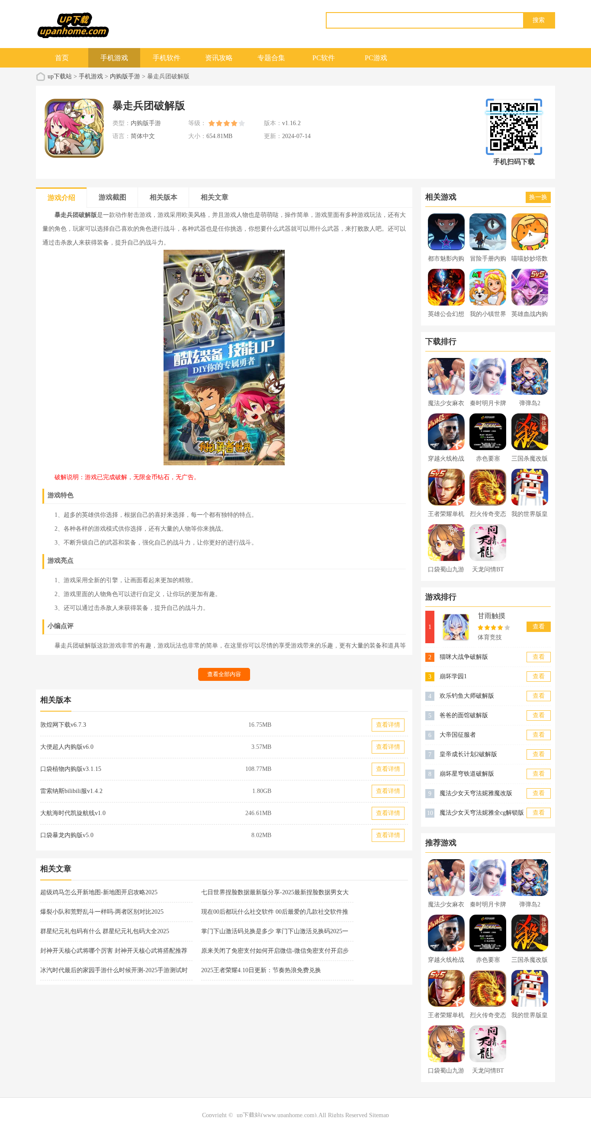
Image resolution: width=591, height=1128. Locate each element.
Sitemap (379, 1115)
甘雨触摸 (491, 615)
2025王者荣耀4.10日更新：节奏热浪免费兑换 (261, 970)
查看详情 (388, 725)
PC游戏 (376, 57)
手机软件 (166, 57)
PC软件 (323, 57)
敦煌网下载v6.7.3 (63, 725)
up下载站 (60, 76)
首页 (62, 57)
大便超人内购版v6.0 (66, 747)
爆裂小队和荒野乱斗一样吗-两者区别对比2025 (102, 912)
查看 (539, 626)
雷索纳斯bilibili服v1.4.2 (71, 791)
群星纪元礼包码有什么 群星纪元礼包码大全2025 (104, 931)
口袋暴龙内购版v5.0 (66, 835)
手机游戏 (114, 57)
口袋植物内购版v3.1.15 (70, 769)
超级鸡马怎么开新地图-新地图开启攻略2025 (98, 892)
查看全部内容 (224, 674)
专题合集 (271, 57)
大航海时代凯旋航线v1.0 (73, 813)
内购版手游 (125, 76)
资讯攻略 (219, 57)
